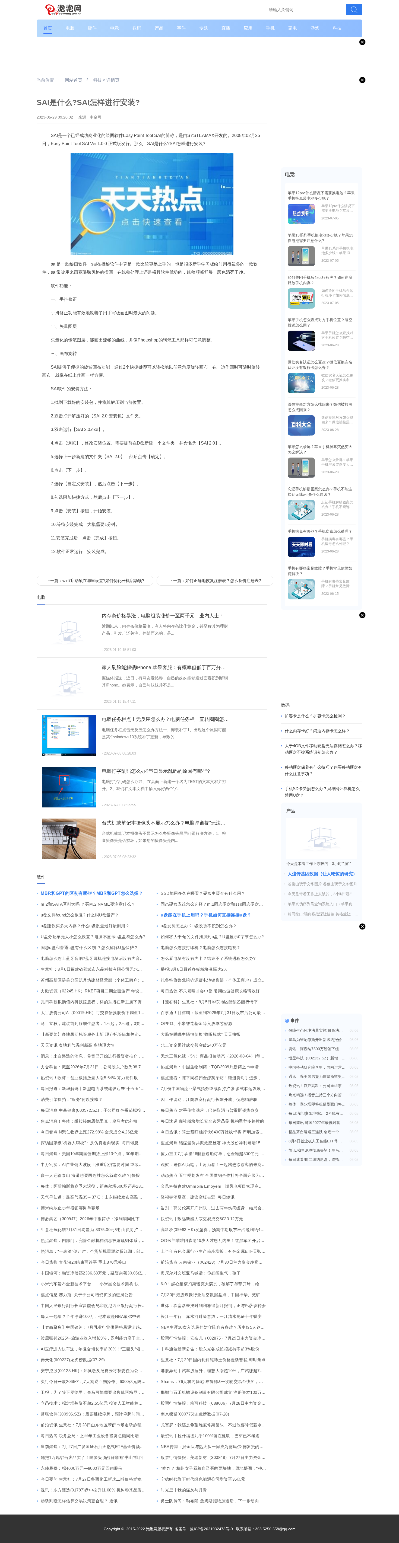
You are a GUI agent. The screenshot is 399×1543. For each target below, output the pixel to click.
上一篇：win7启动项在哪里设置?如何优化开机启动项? (95, 580)
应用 (248, 28)
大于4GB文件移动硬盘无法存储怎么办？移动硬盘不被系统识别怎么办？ (323, 749)
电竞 (114, 28)
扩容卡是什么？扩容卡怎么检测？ (315, 716)
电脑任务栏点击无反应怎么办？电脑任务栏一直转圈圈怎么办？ (165, 719)
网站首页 (73, 80)
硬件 (92, 28)
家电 (292, 28)
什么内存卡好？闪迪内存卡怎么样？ (317, 731)
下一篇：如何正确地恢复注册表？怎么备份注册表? (215, 580)
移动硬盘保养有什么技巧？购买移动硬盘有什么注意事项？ (323, 770)
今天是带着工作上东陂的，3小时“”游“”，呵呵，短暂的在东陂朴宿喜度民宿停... (322, 894)
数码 (136, 28)
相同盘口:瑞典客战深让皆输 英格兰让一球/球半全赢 (323, 914)
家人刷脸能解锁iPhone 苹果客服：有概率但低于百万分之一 (165, 667)
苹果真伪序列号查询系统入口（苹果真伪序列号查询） (322, 904)
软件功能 (117, 564)
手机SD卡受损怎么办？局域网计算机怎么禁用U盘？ (322, 791)
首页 (47, 28)
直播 (225, 28)
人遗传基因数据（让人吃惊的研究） (322, 873)
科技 (337, 28)
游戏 (315, 28)
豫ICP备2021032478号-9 (211, 1529)
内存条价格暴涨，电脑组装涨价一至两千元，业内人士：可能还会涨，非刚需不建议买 (165, 615)
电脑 (70, 28)
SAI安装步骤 (61, 564)
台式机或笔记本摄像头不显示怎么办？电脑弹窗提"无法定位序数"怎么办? (165, 823)
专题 (203, 28)
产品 (159, 28)
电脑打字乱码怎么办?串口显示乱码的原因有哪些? (156, 771)
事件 (181, 28)
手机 (270, 28)
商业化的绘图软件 (90, 564)
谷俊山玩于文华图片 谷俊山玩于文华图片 (322, 884)
